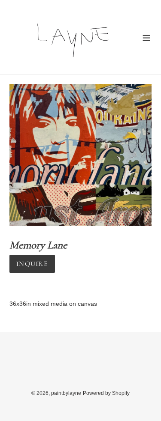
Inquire (32, 264)
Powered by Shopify (106, 393)
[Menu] (146, 37)
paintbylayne (66, 393)
